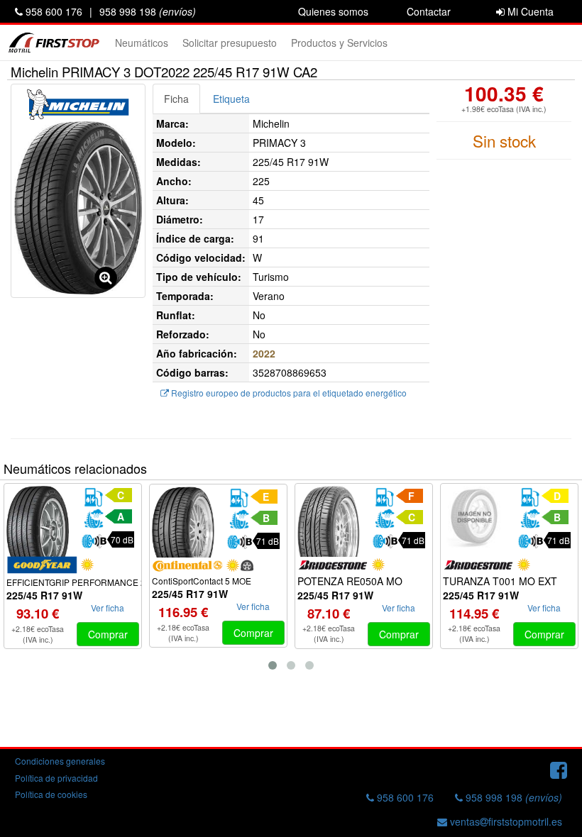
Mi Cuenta (529, 11)
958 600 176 (52, 11)
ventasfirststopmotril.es (504, 821)
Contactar (429, 11)
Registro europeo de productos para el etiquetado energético (288, 393)
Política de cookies (51, 794)
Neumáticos (141, 42)
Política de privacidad (56, 778)
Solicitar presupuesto (229, 42)
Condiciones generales (60, 761)
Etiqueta (231, 99)
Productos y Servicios (339, 42)
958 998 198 (147, 11)
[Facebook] (558, 769)
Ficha (176, 99)
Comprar (108, 634)
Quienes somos (333, 11)
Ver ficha (107, 608)
